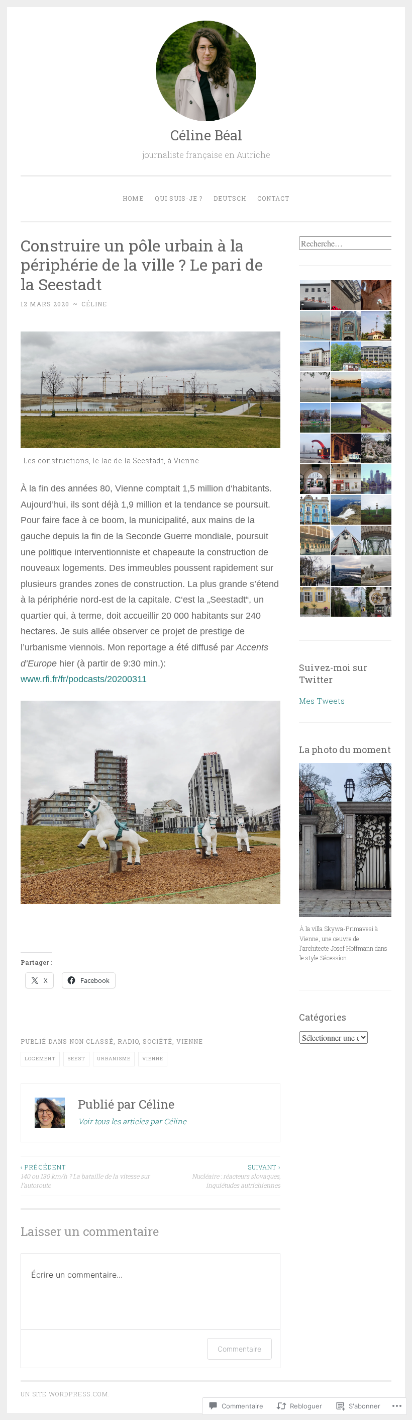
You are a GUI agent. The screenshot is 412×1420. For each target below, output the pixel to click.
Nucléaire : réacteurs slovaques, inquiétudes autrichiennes (236, 1176)
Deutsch (230, 198)
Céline (94, 304)
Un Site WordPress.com (64, 1394)
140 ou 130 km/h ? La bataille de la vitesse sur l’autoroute (85, 1176)
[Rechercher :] (346, 243)
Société (157, 1041)
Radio (128, 1041)
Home (133, 198)
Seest (76, 1058)
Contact (273, 198)
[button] (314, 295)
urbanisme (114, 1058)
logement (40, 1058)
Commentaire (239, 1349)
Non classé (91, 1041)
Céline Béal (206, 135)
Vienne (189, 1041)
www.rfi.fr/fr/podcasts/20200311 (84, 679)
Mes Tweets (322, 701)
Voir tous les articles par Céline (132, 1121)
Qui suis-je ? (178, 198)
